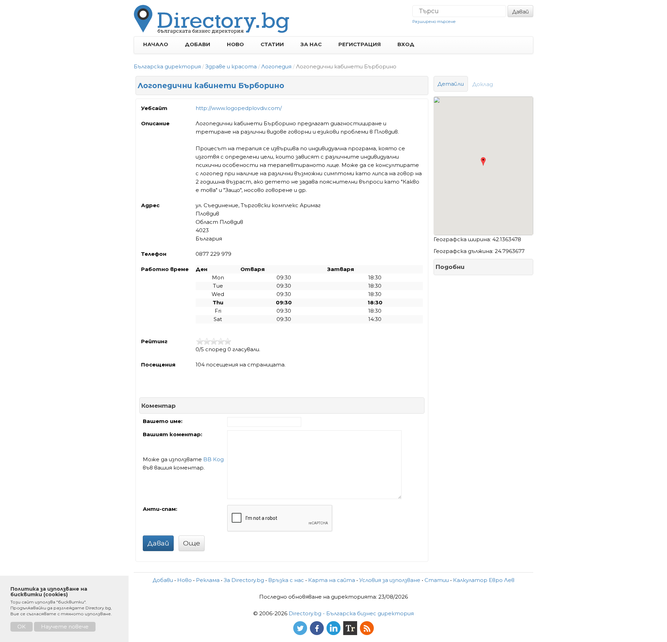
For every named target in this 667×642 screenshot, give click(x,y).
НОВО (235, 44)
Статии (437, 580)
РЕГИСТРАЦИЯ (359, 44)
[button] (483, 161)
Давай (520, 11)
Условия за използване (389, 580)
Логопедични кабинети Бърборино (211, 85)
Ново (184, 580)
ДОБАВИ (197, 44)
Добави (163, 580)
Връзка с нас (286, 580)
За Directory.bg (244, 580)
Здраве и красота (231, 66)
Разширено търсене (434, 21)
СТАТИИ (272, 44)
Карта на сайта (331, 580)
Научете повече (65, 626)
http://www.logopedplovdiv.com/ (239, 108)
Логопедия (276, 66)
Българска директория (167, 66)
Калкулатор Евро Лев (483, 580)
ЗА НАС (311, 44)
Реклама (208, 580)
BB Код (213, 459)
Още (191, 543)
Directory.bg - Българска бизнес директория (351, 613)
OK (21, 626)
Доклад (482, 84)
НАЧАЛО (155, 44)
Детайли (450, 84)
